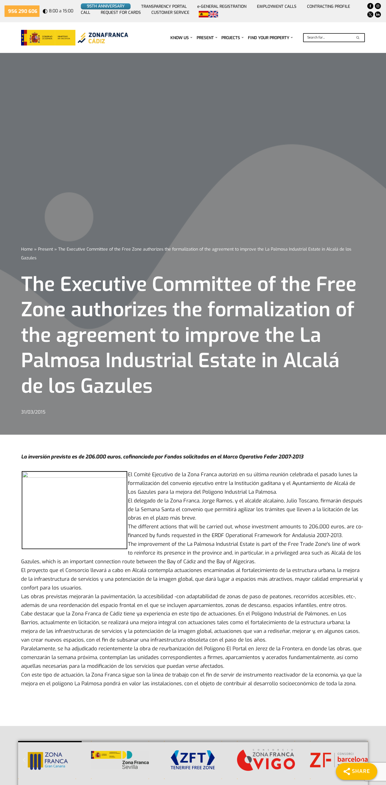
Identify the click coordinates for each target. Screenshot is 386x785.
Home (27, 249)
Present (45, 249)
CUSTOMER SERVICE (170, 12)
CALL (85, 12)
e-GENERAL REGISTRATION (221, 6)
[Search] (358, 37)
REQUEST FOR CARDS (121, 12)
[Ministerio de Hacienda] (48, 37)
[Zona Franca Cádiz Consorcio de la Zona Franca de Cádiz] (102, 37)
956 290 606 (22, 11)
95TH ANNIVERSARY (106, 6)
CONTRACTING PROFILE (328, 6)
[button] (191, 37)
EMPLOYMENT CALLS (276, 6)
